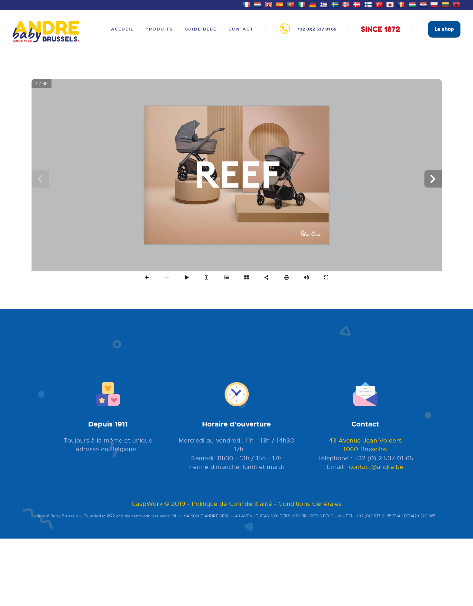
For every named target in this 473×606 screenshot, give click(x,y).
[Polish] (435, 4)
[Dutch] (258, 4)
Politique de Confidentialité (232, 504)
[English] (269, 4)
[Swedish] (335, 4)
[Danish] (357, 4)
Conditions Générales (309, 504)
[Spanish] (280, 4)
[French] (247, 4)
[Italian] (302, 4)
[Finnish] (369, 4)
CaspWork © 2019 (159, 504)
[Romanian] (401, 4)
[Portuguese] (291, 4)
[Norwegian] (346, 4)
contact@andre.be (376, 467)
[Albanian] (457, 4)
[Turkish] (380, 4)
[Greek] (324, 4)
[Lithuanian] (446, 4)
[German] (313, 4)
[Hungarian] (413, 4)
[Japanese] (390, 4)
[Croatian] (424, 4)
